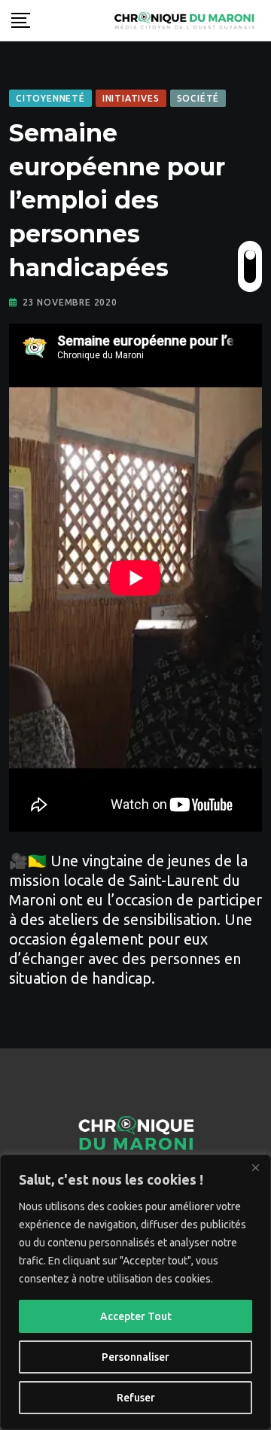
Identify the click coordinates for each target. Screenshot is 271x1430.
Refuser (136, 1398)
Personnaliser (135, 1357)
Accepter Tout (136, 1316)
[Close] (255, 1167)
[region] (135, 1292)
